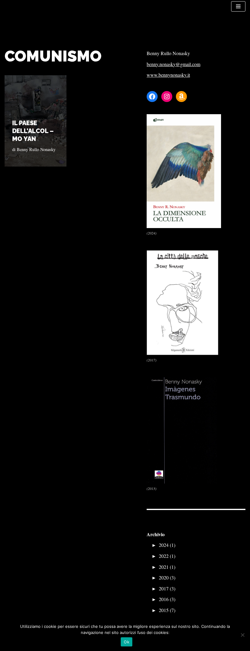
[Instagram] (166, 96)
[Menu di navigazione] (238, 6)
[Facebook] (152, 96)
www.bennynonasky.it (168, 75)
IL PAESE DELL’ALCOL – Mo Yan (33, 131)
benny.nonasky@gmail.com (173, 64)
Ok (126, 641)
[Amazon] (181, 96)
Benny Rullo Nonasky (36, 149)
